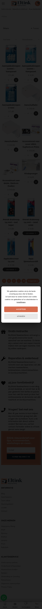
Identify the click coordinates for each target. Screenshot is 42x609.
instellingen (21, 302)
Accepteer (21, 309)
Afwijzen (21, 316)
